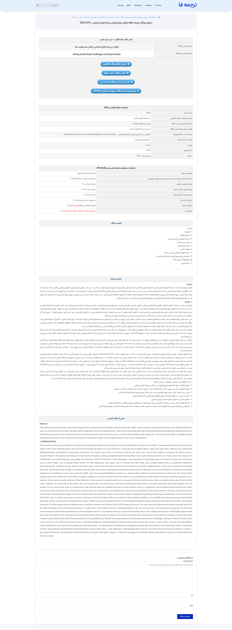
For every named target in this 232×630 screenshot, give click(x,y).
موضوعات (148, 5)
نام (192, 595)
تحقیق (129, 5)
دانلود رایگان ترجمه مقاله (115, 72)
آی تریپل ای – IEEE (143, 156)
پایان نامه (120, 5)
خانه (157, 17)
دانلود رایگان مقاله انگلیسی (115, 64)
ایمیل (191, 605)
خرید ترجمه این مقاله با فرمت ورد (114, 81)
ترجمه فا (158, 5)
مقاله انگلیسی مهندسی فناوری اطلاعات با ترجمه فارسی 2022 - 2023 (135, 17)
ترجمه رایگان (138, 5)
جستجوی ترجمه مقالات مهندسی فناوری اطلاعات (114, 90)
